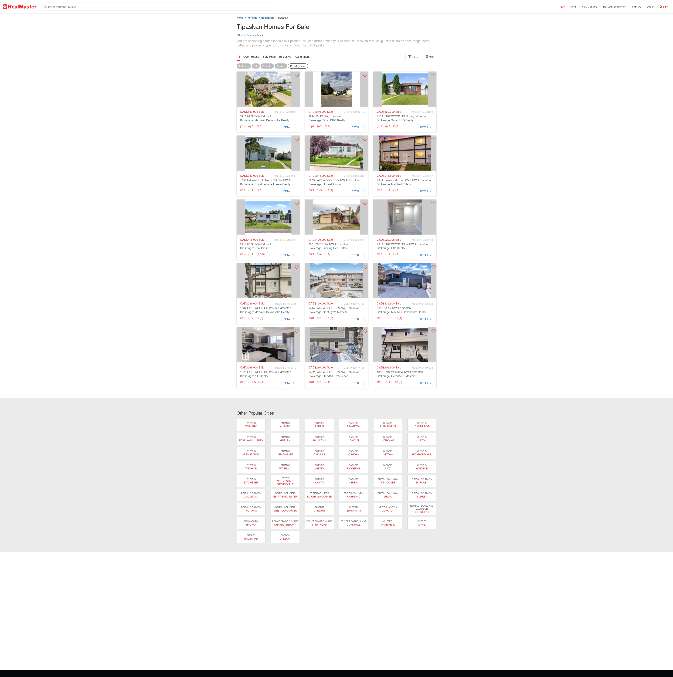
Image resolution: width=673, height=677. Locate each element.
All (238, 57)
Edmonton (267, 17)
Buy (562, 6)
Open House (251, 57)
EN (664, 6)
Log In (650, 6)
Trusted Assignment (614, 6)
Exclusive (285, 57)
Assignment (302, 57)
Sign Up (636, 6)
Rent (573, 6)
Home (240, 17)
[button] (297, 75)
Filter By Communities (250, 35)
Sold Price (269, 57)
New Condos (589, 6)
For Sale (252, 17)
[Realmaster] (19, 6)
